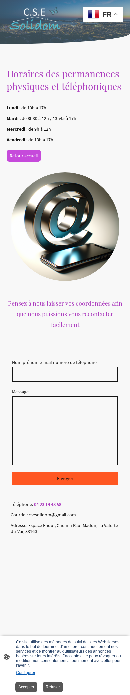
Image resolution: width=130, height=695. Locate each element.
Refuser (53, 687)
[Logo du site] (35, 17)
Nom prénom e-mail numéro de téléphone (54, 362)
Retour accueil (24, 156)
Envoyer (65, 478)
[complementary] (103, 15)
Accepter (26, 687)
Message (20, 392)
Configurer (25, 672)
